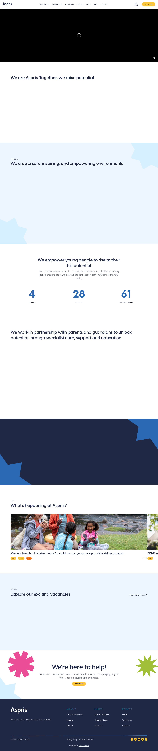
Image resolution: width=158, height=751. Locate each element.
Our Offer (98, 709)
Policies (80, 4)
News (95, 4)
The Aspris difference (87, 138)
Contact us (148, 4)
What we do (57, 4)
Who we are (44, 4)
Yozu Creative (84, 745)
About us (16, 136)
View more (134, 595)
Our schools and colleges (27, 416)
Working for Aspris (115, 416)
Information (127, 709)
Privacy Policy (72, 739)
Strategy (70, 720)
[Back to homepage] (7, 4)
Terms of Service (87, 739)
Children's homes (114, 241)
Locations (69, 4)
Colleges (62, 241)
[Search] (137, 4)
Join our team (54, 136)
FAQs (88, 4)
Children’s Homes (101, 720)
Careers (104, 4)
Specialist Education (102, 714)
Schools (16, 241)
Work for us (127, 720)
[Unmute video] (154, 58)
